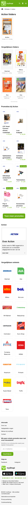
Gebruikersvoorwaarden (8, 496)
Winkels (7, 9)
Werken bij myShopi (7, 431)
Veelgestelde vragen (7, 428)
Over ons (4, 425)
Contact (3, 434)
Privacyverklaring (6, 499)
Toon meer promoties (14, 216)
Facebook (4, 462)
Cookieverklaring (6, 502)
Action (13, 9)
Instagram (17, 462)
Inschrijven (7, 454)
